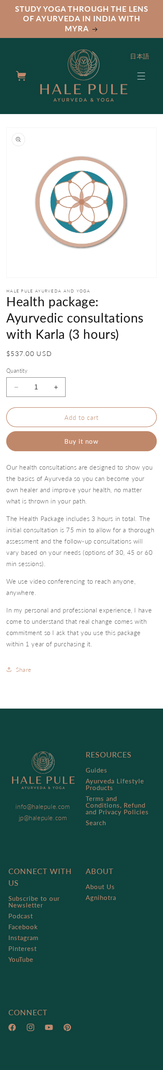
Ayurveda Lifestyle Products (115, 784)
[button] (141, 76)
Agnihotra (101, 897)
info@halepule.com (42, 806)
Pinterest (22, 948)
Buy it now (81, 441)
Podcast (20, 916)
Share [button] (23, 669)
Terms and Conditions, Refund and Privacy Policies (117, 805)
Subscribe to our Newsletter (34, 902)
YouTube (20, 959)
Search (96, 822)
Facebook (23, 926)
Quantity (17, 370)
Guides (96, 770)
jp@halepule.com (43, 817)
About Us (100, 886)
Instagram (23, 937)
